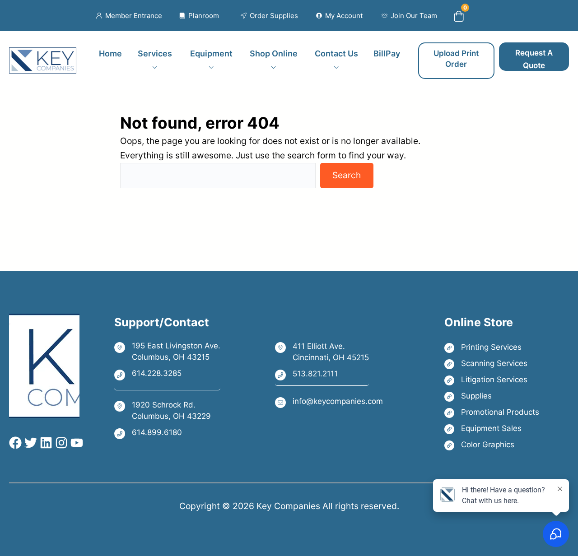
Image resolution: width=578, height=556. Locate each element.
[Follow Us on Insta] (60, 442)
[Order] (269, 16)
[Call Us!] (167, 374)
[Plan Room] (199, 16)
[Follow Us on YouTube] (75, 442)
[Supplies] (491, 396)
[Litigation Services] (491, 379)
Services (155, 53)
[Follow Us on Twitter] (29, 442)
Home (110, 53)
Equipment (211, 53)
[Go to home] (42, 54)
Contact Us (336, 53)
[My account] (339, 16)
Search (346, 175)
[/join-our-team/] (409, 16)
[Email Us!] (329, 402)
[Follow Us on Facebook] (15, 442)
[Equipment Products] (491, 428)
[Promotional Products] (491, 412)
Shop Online (274, 53)
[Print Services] (491, 347)
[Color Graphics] (491, 444)
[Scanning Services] (491, 363)
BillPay (386, 53)
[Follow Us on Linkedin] (44, 442)
